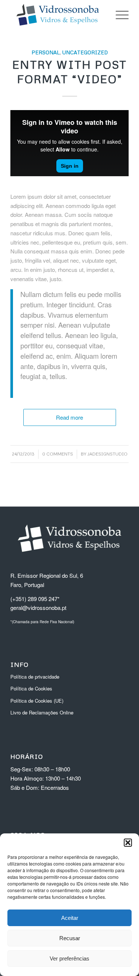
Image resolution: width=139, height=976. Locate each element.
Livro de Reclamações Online (41, 712)
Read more (69, 417)
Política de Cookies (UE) (36, 700)
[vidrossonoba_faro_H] (57, 15)
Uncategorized (85, 52)
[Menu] (118, 15)
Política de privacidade (34, 676)
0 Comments (57, 454)
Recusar (69, 938)
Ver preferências (69, 958)
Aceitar (69, 918)
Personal (46, 52)
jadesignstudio (107, 454)
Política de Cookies (31, 688)
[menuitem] (118, 15)
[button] (128, 842)
